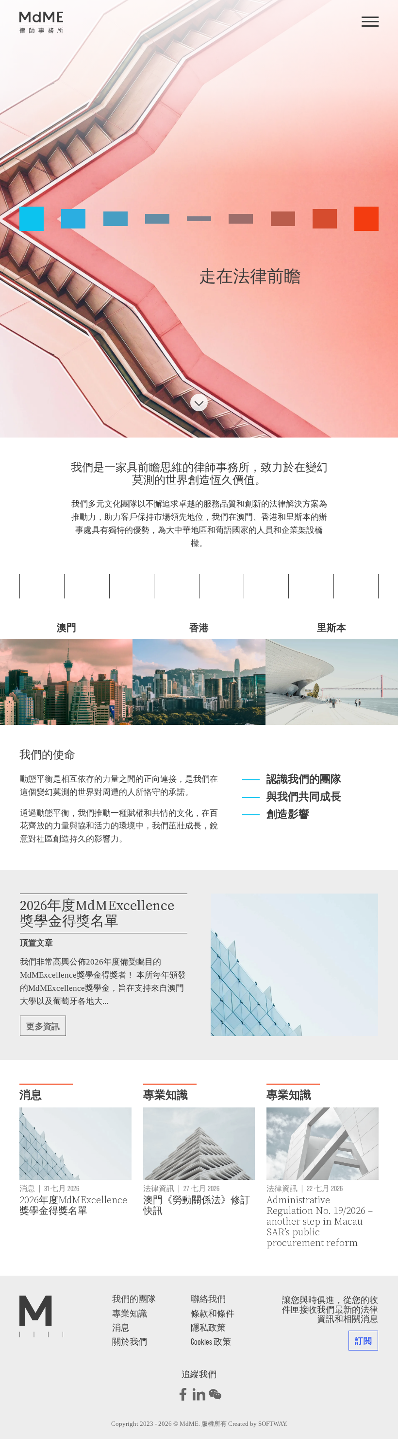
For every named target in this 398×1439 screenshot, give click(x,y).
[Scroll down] (199, 402)
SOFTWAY (272, 1423)
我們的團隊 (134, 1298)
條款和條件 (212, 1313)
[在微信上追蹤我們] (215, 1394)
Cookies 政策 (211, 1341)
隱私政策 (208, 1327)
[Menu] (370, 22)
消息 (121, 1327)
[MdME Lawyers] (41, 23)
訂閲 (363, 1340)
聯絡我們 (208, 1298)
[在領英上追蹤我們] (199, 1394)
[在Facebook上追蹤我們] (183, 1394)
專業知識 (129, 1313)
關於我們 (129, 1341)
